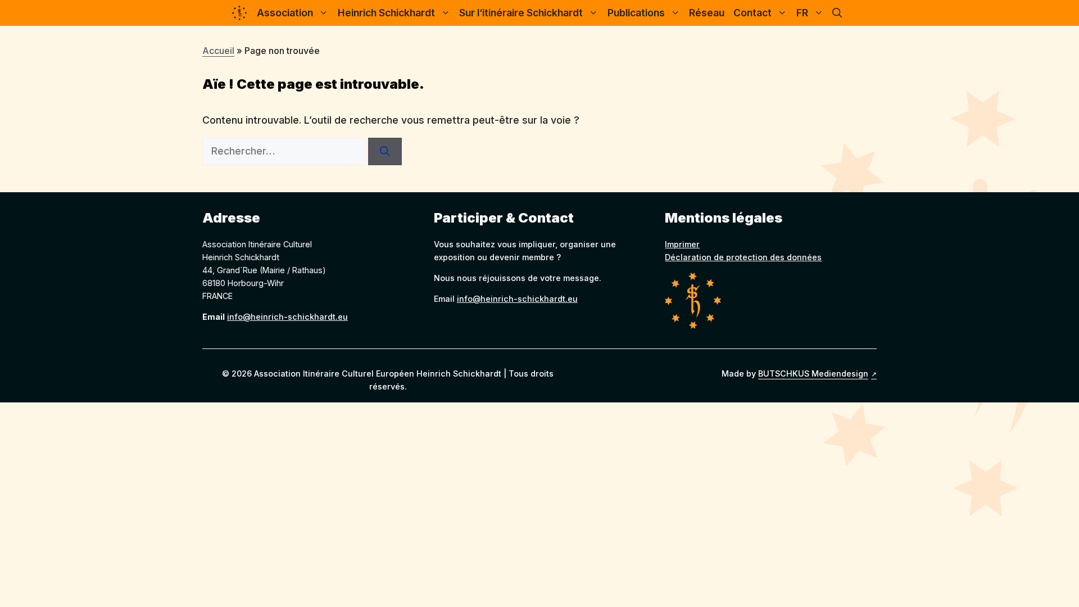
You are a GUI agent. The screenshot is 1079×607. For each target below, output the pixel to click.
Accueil (218, 50)
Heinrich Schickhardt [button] (386, 13)
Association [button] (285, 13)
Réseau (706, 13)
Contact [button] (752, 13)
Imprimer (682, 244)
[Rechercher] (385, 151)
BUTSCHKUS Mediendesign (813, 373)
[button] (837, 13)
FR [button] (802, 13)
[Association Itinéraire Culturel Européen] (239, 13)
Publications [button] (636, 13)
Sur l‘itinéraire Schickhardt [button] (521, 13)
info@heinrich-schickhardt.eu (287, 316)
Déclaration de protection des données (743, 257)
